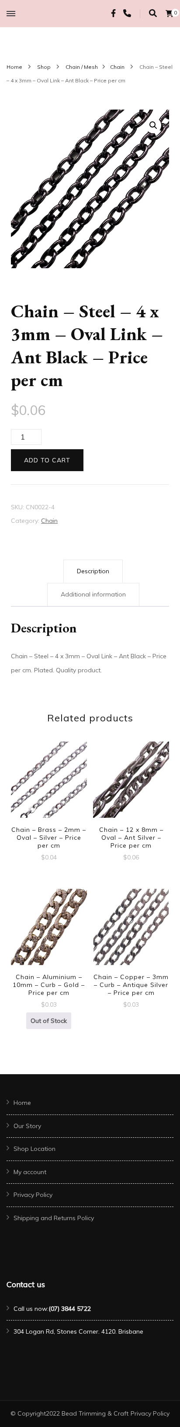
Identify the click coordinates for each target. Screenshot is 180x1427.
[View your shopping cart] (169, 13)
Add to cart (47, 460)
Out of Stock (49, 1021)
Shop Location (34, 1149)
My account (30, 1172)
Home (22, 1103)
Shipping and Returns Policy (54, 1218)
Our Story (27, 1126)
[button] (153, 125)
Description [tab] (93, 571)
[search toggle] (153, 13)
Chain (49, 521)
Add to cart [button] (49, 787)
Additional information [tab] (93, 594)
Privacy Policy (33, 1195)
